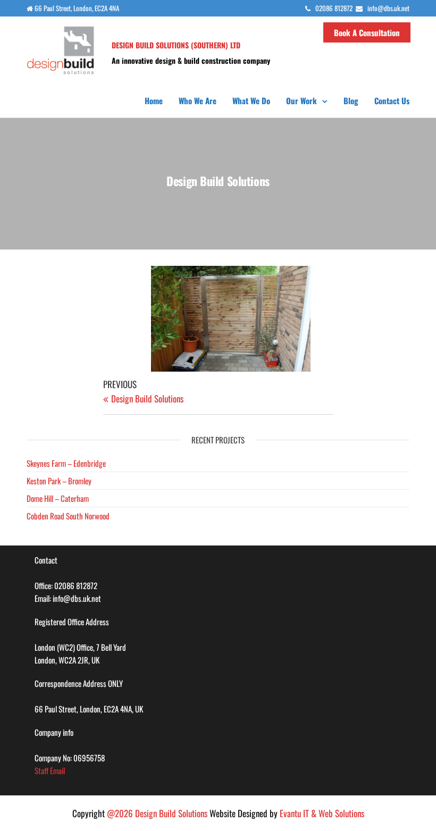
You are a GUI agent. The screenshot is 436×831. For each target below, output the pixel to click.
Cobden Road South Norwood (68, 516)
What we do (251, 100)
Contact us (391, 100)
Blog (350, 100)
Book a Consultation (367, 32)
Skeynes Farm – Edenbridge (66, 463)
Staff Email (50, 770)
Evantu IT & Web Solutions (322, 813)
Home (154, 100)
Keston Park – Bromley (59, 480)
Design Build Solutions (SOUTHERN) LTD (176, 45)
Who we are (197, 100)
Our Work (301, 100)
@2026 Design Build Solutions (157, 813)
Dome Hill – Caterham (58, 498)
